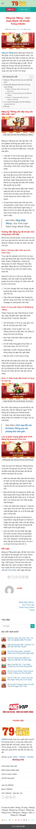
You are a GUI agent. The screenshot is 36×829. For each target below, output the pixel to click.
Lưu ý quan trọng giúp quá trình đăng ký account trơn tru (17, 103)
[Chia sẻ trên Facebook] (12, 577)
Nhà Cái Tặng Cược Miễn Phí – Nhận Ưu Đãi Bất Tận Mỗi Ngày (20, 659)
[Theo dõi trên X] (3, 797)
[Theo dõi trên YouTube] (10, 797)
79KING (5, 739)
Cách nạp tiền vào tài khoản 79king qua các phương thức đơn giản (18, 428)
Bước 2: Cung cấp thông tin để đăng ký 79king (19, 94)
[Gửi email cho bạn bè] (20, 577)
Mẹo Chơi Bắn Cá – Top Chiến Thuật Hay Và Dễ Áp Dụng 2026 (20, 665)
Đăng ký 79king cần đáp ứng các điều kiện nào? (18, 81)
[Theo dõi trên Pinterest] (7, 797)
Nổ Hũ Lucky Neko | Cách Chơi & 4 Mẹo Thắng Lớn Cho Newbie (20, 672)
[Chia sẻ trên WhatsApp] (9, 577)
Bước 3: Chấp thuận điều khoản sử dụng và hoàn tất (18, 98)
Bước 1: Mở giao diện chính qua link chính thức (18, 90)
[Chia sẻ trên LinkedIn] (27, 577)
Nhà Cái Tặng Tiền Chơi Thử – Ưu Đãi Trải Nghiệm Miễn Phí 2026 (20, 639)
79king (10, 570)
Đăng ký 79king (7, 53)
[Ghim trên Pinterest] (23, 577)
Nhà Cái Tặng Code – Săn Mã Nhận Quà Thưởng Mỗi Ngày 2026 (21, 652)
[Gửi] (32, 626)
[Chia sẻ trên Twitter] (16, 577)
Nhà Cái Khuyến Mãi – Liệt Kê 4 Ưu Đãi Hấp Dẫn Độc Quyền (21, 646)
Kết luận (7, 106)
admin (29, 29)
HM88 (15, 757)
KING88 (30, 757)
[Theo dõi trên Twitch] (14, 797)
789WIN (22, 757)
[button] (3, 3)
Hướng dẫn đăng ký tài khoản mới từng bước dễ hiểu (17, 86)
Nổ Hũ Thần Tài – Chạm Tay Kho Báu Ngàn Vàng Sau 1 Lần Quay (20, 679)
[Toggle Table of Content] (30, 77)
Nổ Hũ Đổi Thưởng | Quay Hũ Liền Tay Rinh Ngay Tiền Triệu (21, 685)
